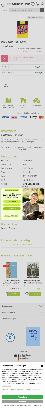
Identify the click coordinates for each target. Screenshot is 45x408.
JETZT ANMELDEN (11, 208)
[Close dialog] (42, 190)
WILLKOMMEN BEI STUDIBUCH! (11, 190)
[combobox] (5, 205)
